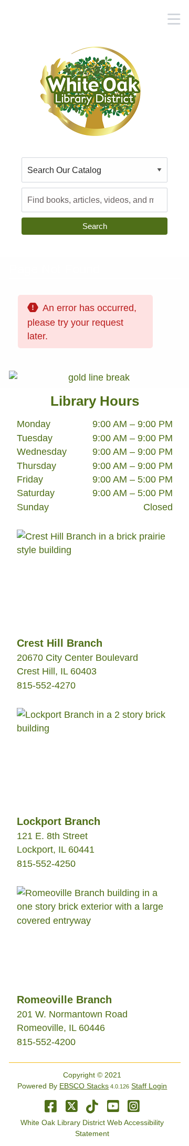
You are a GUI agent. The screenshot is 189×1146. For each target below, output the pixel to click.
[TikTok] (92, 1106)
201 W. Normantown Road (72, 1014)
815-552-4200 (46, 1042)
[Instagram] (134, 1106)
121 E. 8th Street (52, 836)
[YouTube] (113, 1106)
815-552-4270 (46, 685)
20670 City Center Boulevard (77, 657)
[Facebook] (51, 1106)
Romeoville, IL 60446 (61, 1028)
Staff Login (149, 1086)
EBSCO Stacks (84, 1086)
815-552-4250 (46, 863)
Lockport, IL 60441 (55, 849)
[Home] (90, 91)
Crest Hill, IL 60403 (57, 671)
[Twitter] (72, 1106)
